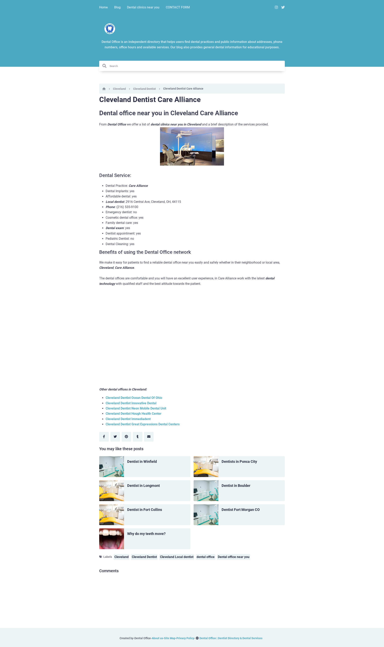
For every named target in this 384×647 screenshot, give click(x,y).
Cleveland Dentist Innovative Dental (131, 403)
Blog (117, 7)
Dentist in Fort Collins (144, 509)
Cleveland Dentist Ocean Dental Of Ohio (134, 398)
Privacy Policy (185, 638)
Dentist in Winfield (142, 461)
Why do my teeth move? (146, 534)
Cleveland (119, 88)
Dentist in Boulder (236, 485)
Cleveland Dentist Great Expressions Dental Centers (143, 424)
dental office (206, 557)
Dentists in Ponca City (239, 461)
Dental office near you (233, 557)
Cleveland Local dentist (176, 557)
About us (157, 638)
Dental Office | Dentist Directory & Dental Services (230, 638)
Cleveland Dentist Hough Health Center (133, 413)
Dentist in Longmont (143, 485)
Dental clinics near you (143, 7)
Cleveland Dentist (144, 88)
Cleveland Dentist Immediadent (128, 419)
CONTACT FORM (178, 7)
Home (103, 7)
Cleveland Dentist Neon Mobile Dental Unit (136, 408)
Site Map (169, 638)
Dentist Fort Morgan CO (241, 509)
